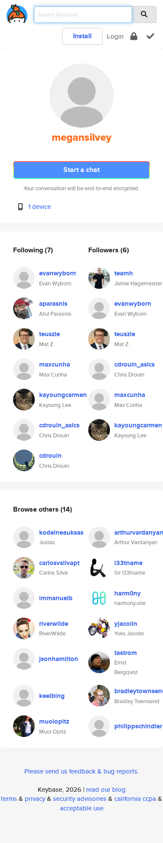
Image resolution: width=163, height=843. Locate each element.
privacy (35, 798)
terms (9, 798)
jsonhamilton (58, 659)
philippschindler (138, 726)
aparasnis (53, 303)
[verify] (150, 36)
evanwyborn (57, 273)
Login (115, 36)
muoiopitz (54, 721)
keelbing (52, 696)
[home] (17, 12)
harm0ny (127, 593)
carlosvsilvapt (59, 563)
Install (82, 36)
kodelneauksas (61, 532)
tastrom (125, 653)
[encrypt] (133, 36)
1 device (39, 206)
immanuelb (56, 598)
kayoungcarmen (63, 395)
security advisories (79, 798)
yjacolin (125, 623)
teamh (123, 273)
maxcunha (54, 364)
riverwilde (53, 623)
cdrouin (50, 455)
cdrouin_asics (59, 425)
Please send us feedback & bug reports (80, 771)
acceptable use (81, 808)
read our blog (106, 789)
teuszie (49, 334)
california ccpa (135, 798)
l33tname (128, 563)
